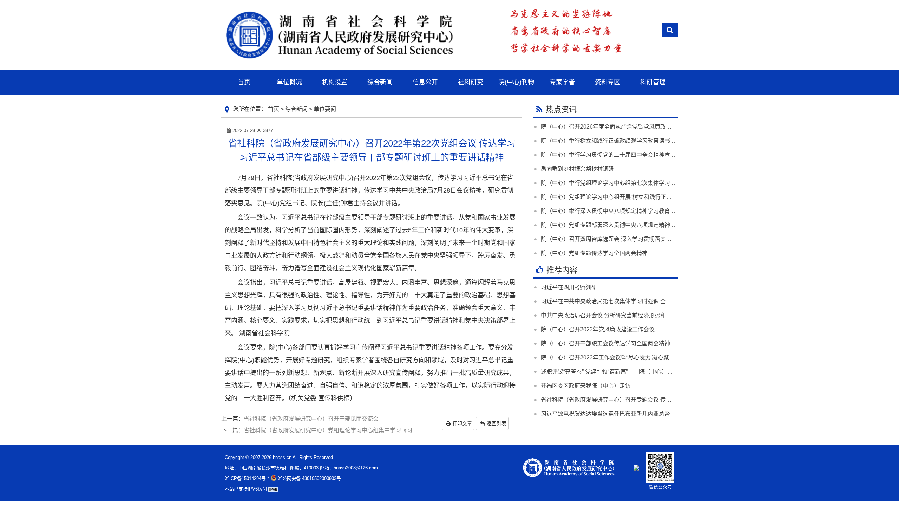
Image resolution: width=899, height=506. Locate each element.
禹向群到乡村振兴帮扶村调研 (577, 169)
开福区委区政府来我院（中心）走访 (586, 386)
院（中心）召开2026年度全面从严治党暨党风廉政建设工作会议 (620, 127)
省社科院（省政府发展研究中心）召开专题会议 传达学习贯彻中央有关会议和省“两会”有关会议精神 (664, 400)
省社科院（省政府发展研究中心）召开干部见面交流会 (311, 419)
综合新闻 (296, 109)
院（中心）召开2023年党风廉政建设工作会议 (598, 329)
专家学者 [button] (562, 82)
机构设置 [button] (334, 82)
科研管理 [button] (652, 82)
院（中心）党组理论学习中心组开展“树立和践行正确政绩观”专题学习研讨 (632, 197)
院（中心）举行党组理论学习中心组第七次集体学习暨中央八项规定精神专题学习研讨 (647, 183)
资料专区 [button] (607, 82)
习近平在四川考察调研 (569, 287)
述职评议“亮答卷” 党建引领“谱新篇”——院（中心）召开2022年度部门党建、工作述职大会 (652, 372)
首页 (273, 109)
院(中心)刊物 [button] (516, 82)
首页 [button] (244, 82)
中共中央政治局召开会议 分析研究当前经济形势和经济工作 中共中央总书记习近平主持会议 (654, 315)
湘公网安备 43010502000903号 (309, 478)
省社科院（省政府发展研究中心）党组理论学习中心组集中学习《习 (328, 430)
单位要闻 (325, 109)
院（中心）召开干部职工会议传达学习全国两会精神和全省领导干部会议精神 (636, 343)
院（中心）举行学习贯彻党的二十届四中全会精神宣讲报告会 (617, 155)
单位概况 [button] (289, 82)
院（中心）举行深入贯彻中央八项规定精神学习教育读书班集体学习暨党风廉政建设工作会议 (656, 211)
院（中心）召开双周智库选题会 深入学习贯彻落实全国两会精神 (620, 239)
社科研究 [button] (470, 82)
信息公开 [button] (425, 82)
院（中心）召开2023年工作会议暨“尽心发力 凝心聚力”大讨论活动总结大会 (634, 358)
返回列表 (496, 423)
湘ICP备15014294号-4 (247, 478)
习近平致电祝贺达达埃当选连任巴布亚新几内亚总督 (605, 414)
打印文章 (462, 423)
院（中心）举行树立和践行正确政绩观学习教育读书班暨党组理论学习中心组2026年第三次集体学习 (665, 141)
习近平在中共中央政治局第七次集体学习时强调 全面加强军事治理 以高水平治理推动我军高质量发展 (666, 301)
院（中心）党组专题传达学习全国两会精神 (594, 253)
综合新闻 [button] (380, 82)
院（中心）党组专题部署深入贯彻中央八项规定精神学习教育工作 (622, 225)
